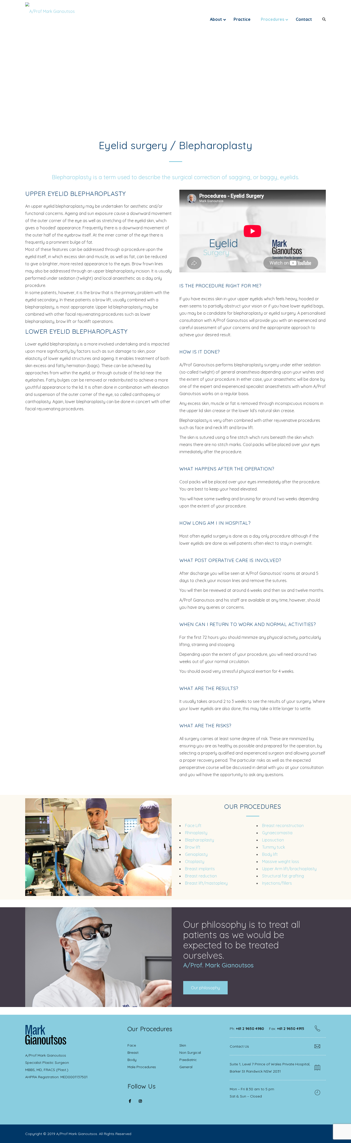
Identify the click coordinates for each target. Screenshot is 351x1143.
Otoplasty (194, 861)
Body (131, 1059)
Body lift (270, 854)
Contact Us (239, 1046)
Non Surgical (190, 1052)
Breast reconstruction (283, 825)
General (185, 1067)
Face (131, 1045)
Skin (182, 1045)
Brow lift (192, 847)
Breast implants (200, 868)
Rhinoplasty (196, 832)
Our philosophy (205, 987)
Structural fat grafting (283, 875)
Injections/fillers (277, 883)
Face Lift (193, 825)
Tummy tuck (273, 847)
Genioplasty (196, 854)
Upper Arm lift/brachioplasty (289, 868)
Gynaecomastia (277, 832)
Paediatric (188, 1059)
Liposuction (273, 839)
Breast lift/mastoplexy (206, 883)
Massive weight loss (280, 861)
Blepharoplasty (199, 839)
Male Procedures (141, 1067)
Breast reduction (201, 875)
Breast (132, 1052)
